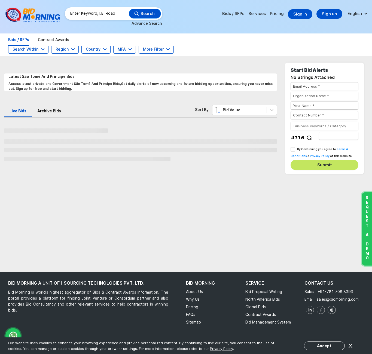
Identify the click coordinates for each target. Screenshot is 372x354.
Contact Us (318, 283)
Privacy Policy (320, 156)
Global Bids (255, 306)
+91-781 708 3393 (335, 291)
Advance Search (147, 23)
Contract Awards (260, 314)
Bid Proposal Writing (263, 291)
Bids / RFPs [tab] (18, 39)
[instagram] (332, 310)
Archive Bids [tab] (49, 111)
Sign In (300, 14)
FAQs (190, 314)
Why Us (193, 299)
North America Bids (262, 299)
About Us (194, 291)
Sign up (329, 13)
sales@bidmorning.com (338, 299)
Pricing (277, 13)
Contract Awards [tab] (53, 39)
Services (257, 13)
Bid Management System (268, 322)
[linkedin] (310, 310)
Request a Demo (367, 227)
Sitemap (193, 322)
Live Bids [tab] (18, 111)
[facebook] (321, 310)
